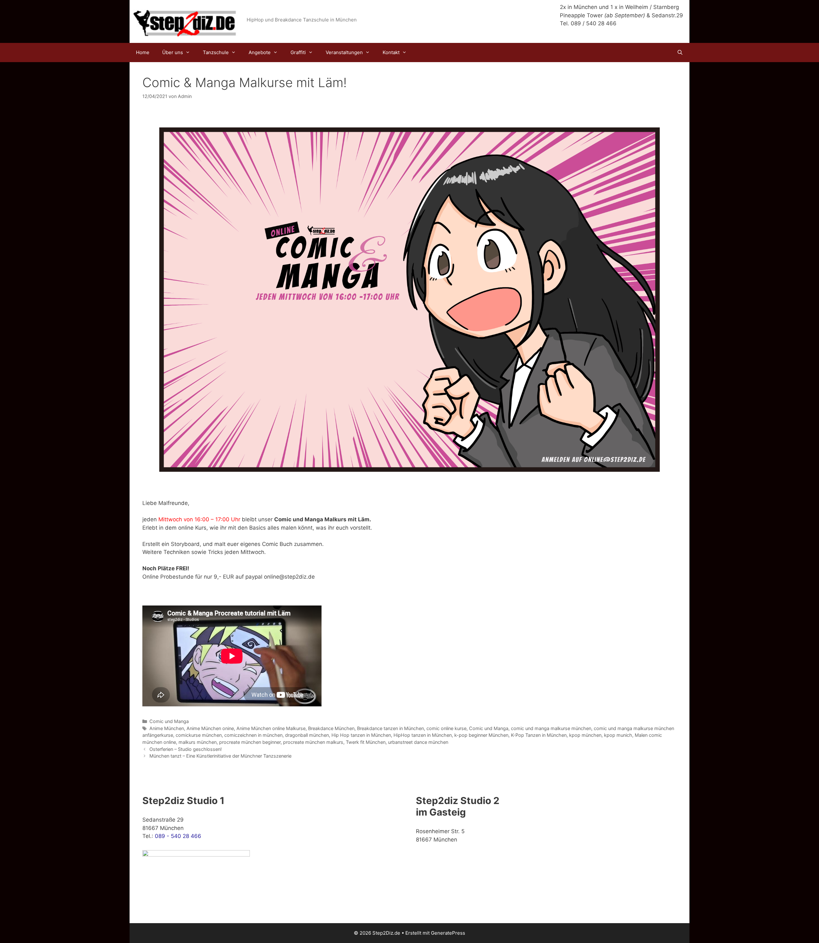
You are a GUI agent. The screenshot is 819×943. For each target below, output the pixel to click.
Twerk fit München (366, 742)
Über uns (172, 52)
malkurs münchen (198, 742)
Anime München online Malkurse (271, 728)
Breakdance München (331, 728)
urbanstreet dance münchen (418, 742)
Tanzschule (216, 52)
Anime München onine (210, 728)
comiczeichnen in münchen (253, 735)
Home (142, 52)
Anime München (166, 728)
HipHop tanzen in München (423, 735)
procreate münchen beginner (250, 742)
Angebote (260, 52)
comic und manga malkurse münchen (551, 728)
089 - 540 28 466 (178, 836)
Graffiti (298, 52)
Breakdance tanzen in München (390, 728)
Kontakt (391, 52)
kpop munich (618, 735)
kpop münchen (585, 735)
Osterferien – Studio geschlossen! (185, 749)
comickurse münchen (199, 735)
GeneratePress (448, 933)
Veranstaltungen (344, 52)
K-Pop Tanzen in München (539, 735)
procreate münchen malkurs (313, 742)
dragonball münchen (307, 735)
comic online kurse (446, 728)
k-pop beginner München (481, 735)
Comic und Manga (169, 721)
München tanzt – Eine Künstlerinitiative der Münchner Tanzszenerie (220, 756)
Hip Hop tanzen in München (361, 735)
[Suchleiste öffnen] (680, 52)
